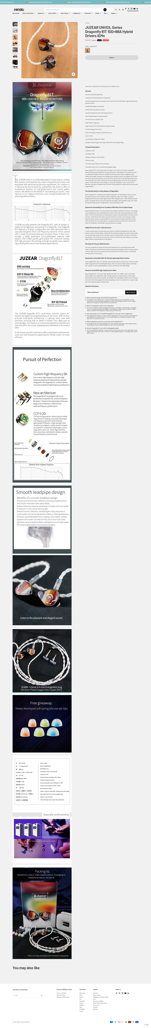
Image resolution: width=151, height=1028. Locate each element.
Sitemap (95, 1009)
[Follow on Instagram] (131, 9)
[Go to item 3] (15, 37)
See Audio (82, 1001)
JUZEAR (87, 23)
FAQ (94, 999)
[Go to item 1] (15, 24)
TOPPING (82, 1009)
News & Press (96, 995)
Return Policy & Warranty (99, 1003)
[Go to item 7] (15, 62)
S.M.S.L (81, 1011)
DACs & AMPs (52, 13)
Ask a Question (131, 292)
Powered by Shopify (25, 1022)
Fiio (80, 999)
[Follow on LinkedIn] (137, 9)
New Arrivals (16, 13)
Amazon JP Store (61, 995)
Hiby (81, 1007)
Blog (105, 13)
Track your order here (132, 10)
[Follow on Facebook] (126, 9)
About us (95, 993)
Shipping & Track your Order (100, 997)
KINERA (82, 1005)
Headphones (76, 13)
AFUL (81, 995)
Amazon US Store (61, 993)
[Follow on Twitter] (129, 9)
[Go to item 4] (15, 43)
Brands (97, 13)
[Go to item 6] (15, 56)
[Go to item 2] (15, 31)
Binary (81, 997)
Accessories (88, 13)
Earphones (41, 13)
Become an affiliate (98, 1001)
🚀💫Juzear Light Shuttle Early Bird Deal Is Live (51, 2)
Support (113, 13)
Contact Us (96, 1005)
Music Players (64, 13)
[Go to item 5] (15, 50)
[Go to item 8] (15, 69)
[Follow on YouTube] (134, 9)
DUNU (81, 1003)
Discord (95, 1007)
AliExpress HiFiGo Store (63, 997)
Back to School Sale (27, 13)
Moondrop (82, 993)
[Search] (105, 9)
